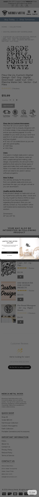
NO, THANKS (9, 255)
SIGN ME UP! (10, 252)
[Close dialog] (37, 238)
